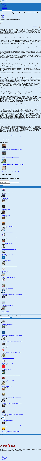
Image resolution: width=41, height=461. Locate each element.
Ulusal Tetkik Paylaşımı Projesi (7, 305)
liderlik (35, 136)
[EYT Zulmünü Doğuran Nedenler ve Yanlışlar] (21, 344)
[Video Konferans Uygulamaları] (21, 321)
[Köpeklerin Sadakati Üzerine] (21, 383)
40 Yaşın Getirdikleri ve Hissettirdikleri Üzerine (10, 408)
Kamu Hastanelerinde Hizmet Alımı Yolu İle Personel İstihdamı (12, 425)
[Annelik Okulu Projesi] (21, 269)
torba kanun (37, 137)
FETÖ (26, 136)
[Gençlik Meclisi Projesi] (21, 212)
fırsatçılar (29, 136)
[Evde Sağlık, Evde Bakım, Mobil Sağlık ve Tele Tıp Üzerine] (21, 411)
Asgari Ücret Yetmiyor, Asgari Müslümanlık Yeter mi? (11, 431)
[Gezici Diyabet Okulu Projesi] (21, 240)
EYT (24, 136)
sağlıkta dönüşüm (23, 137)
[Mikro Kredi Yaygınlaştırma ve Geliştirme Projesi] (21, 235)
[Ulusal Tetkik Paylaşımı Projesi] (21, 302)
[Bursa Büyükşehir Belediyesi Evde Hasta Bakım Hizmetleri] (21, 291)
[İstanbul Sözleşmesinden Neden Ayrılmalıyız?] (21, 389)
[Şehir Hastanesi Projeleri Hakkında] (21, 355)
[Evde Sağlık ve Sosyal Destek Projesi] (21, 252)
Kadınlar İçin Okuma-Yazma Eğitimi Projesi (9, 266)
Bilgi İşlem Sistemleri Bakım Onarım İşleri (9, 299)
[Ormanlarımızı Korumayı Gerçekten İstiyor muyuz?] (21, 161)
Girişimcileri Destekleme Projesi (7, 232)
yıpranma (5, 138)
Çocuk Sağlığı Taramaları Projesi (7, 288)
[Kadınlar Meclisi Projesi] (21, 206)
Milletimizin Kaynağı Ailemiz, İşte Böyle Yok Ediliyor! (11, 352)
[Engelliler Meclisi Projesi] (21, 201)
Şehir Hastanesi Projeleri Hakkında (8, 358)
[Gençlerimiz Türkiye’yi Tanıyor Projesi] (21, 274)
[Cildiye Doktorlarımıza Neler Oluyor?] (21, 168)
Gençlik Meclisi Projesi (6, 215)
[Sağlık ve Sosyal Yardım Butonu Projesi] (21, 246)
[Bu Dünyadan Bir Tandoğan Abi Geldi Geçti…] (21, 146)
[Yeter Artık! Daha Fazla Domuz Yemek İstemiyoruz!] (21, 327)
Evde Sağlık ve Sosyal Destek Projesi (8, 254)
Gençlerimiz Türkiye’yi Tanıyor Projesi (8, 277)
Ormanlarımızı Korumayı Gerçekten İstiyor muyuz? (11, 375)
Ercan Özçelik (20, 136)
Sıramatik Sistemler (5, 311)
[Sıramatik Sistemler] (21, 308)
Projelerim (4, 5)
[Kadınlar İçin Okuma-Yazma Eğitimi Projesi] (21, 263)
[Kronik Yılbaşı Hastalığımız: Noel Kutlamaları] (21, 378)
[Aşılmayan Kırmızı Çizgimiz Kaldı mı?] (21, 153)
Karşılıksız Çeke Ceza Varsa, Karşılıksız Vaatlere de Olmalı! (12, 403)
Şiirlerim (3, 6)
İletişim (3, 9)
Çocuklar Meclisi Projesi (6, 220)
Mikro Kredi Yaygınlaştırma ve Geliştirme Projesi (10, 237)
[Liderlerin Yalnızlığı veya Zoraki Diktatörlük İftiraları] (20, 23)
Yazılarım (3, 4)
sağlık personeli (13, 137)
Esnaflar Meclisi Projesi (6, 198)
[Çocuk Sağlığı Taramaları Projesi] (21, 285)
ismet (32, 136)
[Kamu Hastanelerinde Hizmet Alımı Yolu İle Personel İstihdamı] (21, 423)
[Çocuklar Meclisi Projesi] (21, 218)
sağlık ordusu (8, 137)
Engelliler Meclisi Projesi (6, 203)
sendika (28, 137)
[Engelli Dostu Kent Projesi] (21, 257)
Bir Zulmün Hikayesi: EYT (6, 369)
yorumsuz (1, 21)
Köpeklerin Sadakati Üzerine (7, 386)
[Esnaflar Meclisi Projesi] (21, 195)
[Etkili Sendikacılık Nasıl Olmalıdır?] (21, 361)
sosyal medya (32, 137)
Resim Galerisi (4, 7)
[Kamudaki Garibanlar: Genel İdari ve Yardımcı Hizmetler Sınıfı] (21, 338)
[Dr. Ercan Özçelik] (3, 0)
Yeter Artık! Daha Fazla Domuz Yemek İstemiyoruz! (11, 329)
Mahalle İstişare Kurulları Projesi (7, 226)
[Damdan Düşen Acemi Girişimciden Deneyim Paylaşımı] (21, 394)
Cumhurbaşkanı (6, 136)
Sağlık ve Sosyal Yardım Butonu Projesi (9, 249)
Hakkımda (4, 3)
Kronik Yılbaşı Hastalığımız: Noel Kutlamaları (10, 380)
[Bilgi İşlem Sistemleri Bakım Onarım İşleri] (21, 297)
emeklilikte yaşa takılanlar (13, 136)
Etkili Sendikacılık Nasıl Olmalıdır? (8, 363)
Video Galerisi (4, 8)
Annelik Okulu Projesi (6, 271)
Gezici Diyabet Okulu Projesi (7, 243)
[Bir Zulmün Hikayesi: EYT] (21, 366)
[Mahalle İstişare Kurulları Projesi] (21, 223)
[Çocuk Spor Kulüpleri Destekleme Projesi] (21, 280)
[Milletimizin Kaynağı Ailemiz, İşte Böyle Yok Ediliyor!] (21, 349)
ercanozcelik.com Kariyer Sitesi (7, 192)
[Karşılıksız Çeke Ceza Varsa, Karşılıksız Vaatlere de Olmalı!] (21, 400)
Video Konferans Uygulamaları (7, 324)
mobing (4, 137)
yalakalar (1, 138)
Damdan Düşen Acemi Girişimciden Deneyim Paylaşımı (11, 397)
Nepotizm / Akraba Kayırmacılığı (7, 420)
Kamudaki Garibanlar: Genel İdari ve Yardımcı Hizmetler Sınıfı (12, 341)
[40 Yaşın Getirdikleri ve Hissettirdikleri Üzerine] (21, 406)
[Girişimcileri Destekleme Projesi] (21, 229)
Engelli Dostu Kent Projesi (6, 260)
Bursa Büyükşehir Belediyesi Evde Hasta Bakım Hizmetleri (12, 294)
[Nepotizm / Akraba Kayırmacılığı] (21, 417)
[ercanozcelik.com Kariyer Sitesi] (21, 189)
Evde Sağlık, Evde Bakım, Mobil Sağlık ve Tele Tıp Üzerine (12, 414)
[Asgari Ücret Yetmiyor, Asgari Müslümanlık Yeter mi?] (21, 428)
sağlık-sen (18, 137)
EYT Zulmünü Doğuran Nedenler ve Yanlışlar (10, 346)
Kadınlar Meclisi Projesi (6, 209)
